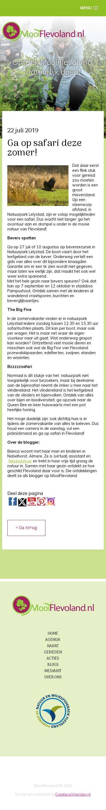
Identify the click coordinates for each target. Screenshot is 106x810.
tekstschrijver (20, 461)
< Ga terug (26, 528)
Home (53, 634)
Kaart (53, 646)
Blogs (53, 665)
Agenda (52, 640)
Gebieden (53, 652)
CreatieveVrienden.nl (73, 794)
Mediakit (52, 671)
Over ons (53, 677)
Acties (53, 659)
